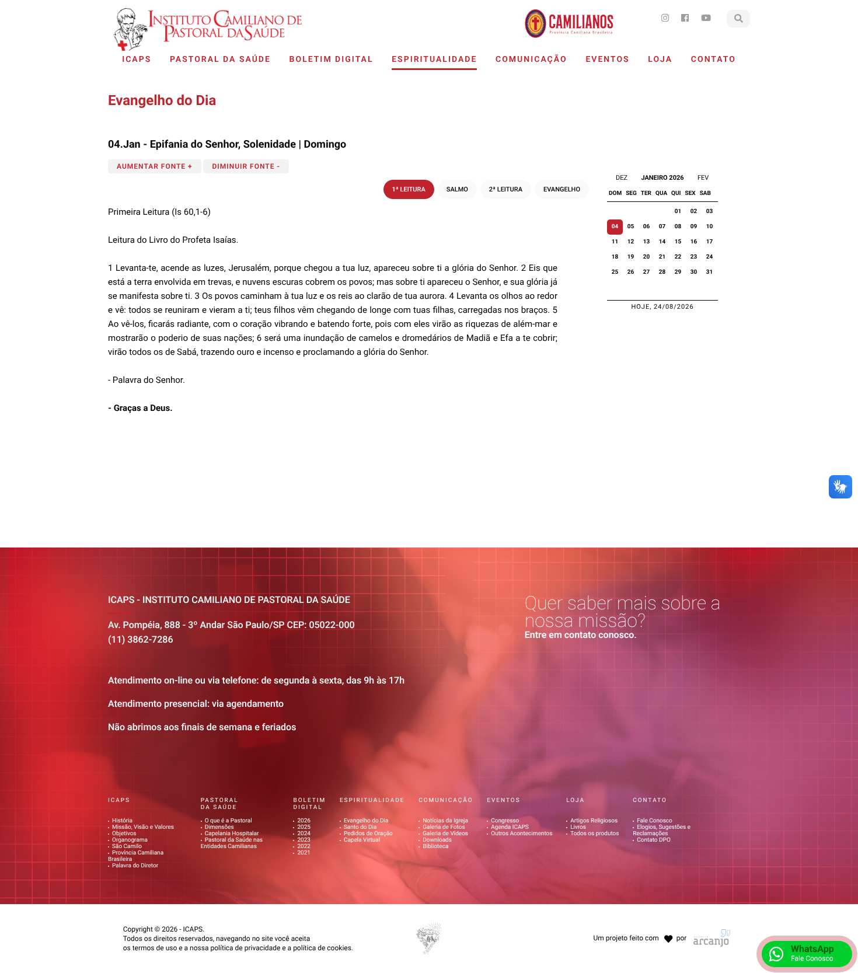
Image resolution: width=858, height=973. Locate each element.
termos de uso (154, 948)
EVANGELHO (561, 189)
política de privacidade (245, 948)
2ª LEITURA (505, 189)
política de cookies (322, 948)
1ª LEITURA (408, 189)
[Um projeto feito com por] (638, 927)
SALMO (457, 189)
